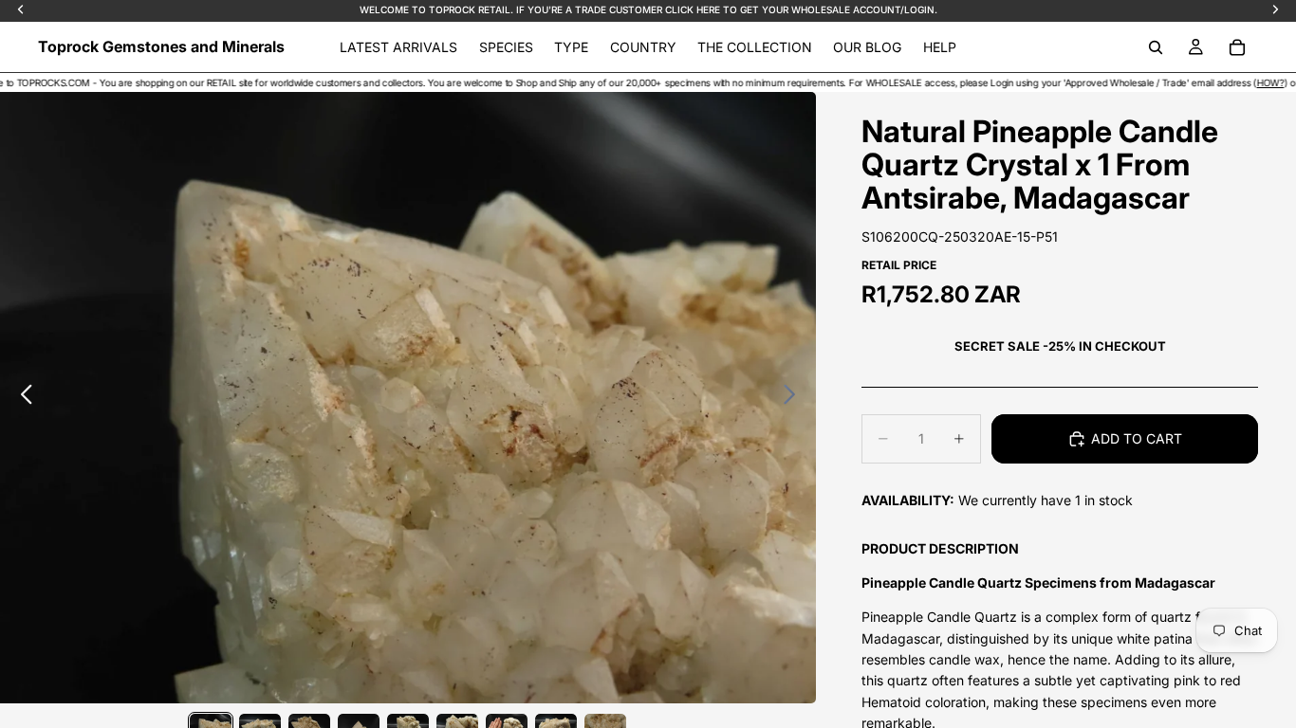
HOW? (1245, 82)
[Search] (1155, 47)
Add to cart (1136, 438)
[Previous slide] (21, 398)
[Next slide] (794, 398)
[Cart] (1237, 47)
